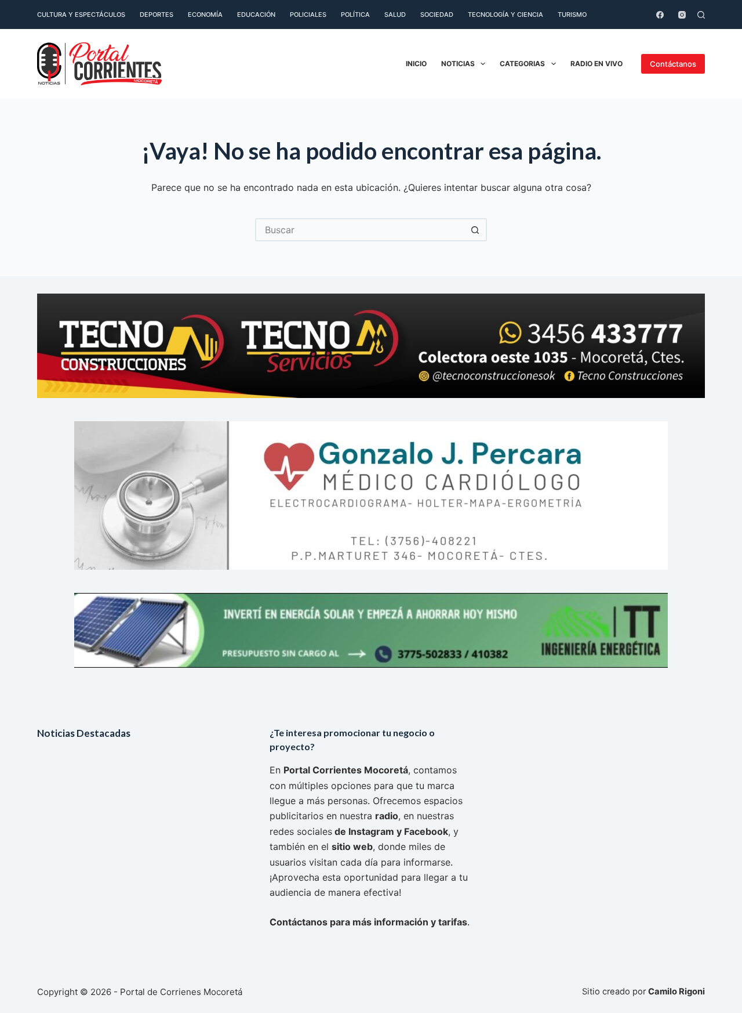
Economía (205, 14)
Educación (256, 14)
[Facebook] (660, 15)
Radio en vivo (596, 63)
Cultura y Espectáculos (81, 14)
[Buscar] (701, 15)
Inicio (416, 63)
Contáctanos (673, 63)
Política (355, 14)
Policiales (308, 14)
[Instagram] (682, 15)
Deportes (156, 14)
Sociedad (436, 14)
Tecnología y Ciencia (505, 14)
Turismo (572, 14)
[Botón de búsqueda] (475, 229)
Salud (395, 14)
